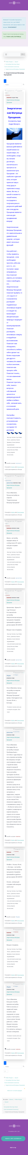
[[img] (14, 134)
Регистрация (20, 467)
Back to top (13, 1147)
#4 (7, 593)
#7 (23, 849)
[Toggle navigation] (6, 54)
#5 (23, 672)
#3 (7, 523)
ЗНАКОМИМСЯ (12, 27)
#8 (23, 929)
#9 (23, 984)
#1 (7, 93)
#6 (23, 729)
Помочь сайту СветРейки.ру (13, 36)
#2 (5, 478)
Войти (13, 467)
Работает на (10, 1090)
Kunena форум (18, 1090)
